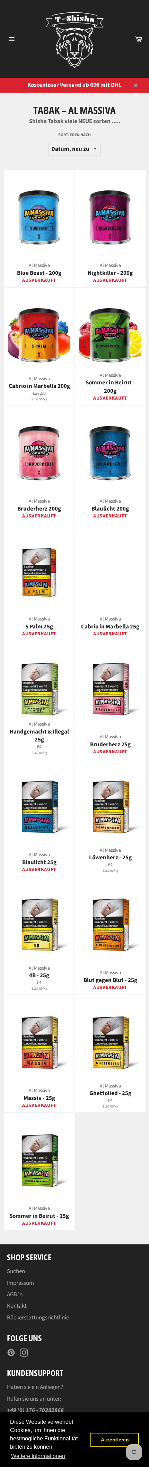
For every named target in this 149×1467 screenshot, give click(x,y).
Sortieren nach (74, 135)
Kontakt (17, 1306)
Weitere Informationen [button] (38, 1456)
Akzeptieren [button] (115, 1439)
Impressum (20, 1283)
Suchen (16, 1271)
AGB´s (15, 1294)
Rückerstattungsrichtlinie (38, 1318)
